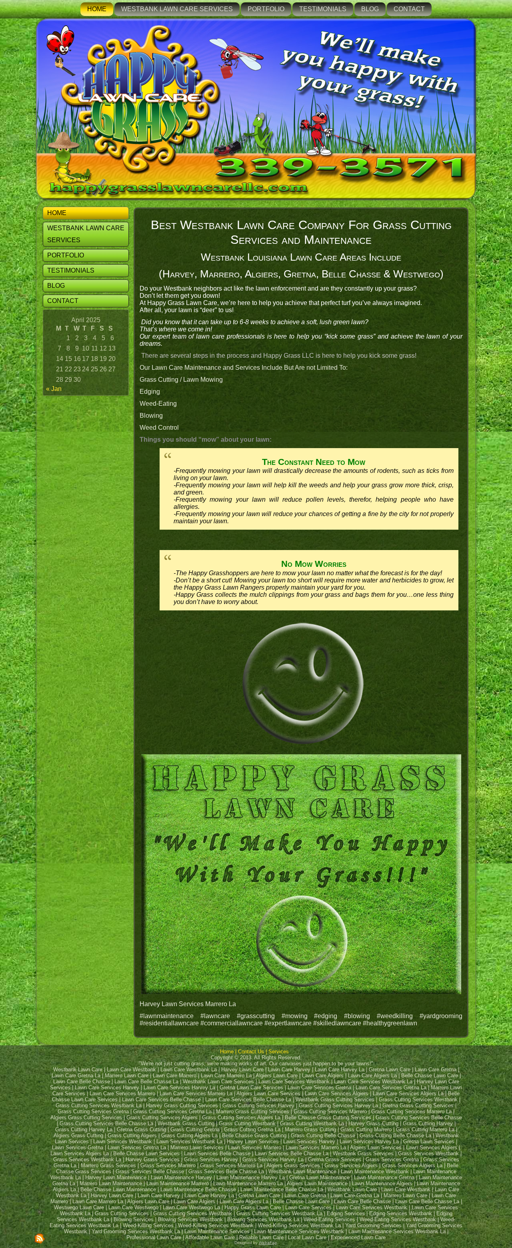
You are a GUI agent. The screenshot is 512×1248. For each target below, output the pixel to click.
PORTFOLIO (266, 9)
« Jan (54, 388)
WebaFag (268, 1242)
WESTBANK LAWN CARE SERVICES (177, 9)
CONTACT (409, 9)
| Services (278, 1052)
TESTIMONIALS (322, 9)
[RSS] (40, 1238)
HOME (96, 9)
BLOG (370, 9)
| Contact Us (250, 1052)
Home (227, 1052)
